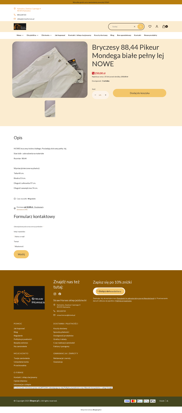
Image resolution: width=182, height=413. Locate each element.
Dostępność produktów (63, 335)
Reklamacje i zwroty (62, 358)
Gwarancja (58, 362)
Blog (16, 332)
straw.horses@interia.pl (66, 315)
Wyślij (21, 254)
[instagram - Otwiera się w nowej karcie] (54, 293)
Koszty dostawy (60, 328)
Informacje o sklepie (22, 384)
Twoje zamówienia (22, 358)
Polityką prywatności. (123, 301)
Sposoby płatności (61, 332)
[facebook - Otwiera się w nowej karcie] (59, 293)
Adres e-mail (19, 236)
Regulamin (18, 335)
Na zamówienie (20, 346)
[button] (140, 26)
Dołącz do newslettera (110, 291)
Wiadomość (19, 246)
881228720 (21, 15)
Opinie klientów (20, 381)
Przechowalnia (20, 365)
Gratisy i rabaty (60, 339)
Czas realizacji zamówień (64, 343)
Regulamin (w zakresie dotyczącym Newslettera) (135, 298)
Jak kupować (19, 328)
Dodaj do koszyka (139, 93)
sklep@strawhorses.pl (25, 19)
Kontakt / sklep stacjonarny (25, 377)
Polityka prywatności (23, 339)
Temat (16, 241)
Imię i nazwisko (19, 231)
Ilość (94, 89)
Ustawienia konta (21, 362)
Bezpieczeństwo (21, 343)
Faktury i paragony (61, 346)
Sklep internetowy (90, 410)
